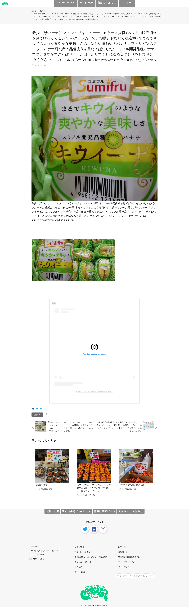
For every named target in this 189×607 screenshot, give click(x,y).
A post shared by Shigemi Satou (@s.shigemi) (94, 391)
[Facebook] (33, 409)
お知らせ (37, 414)
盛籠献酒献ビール (104, 511)
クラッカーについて (83, 562)
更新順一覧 (122, 552)
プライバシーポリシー (127, 562)
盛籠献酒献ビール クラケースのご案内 (91, 557)
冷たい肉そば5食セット (76, 511)
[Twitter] (37, 409)
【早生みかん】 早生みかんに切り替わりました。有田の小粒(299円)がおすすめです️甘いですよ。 (94, 488)
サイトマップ (123, 567)
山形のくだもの (106, 2)
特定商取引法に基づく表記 (129, 557)
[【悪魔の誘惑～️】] (52, 466)
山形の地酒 (52, 511)
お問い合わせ (80, 572)
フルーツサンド (65, 2)
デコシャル (86, 2)
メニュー (126, 2)
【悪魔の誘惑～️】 (43, 485)
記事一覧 (121, 547)
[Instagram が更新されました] (136, 466)
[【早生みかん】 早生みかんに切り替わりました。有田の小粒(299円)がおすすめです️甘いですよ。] (94, 466)
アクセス (123, 511)
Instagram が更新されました (131, 485)
